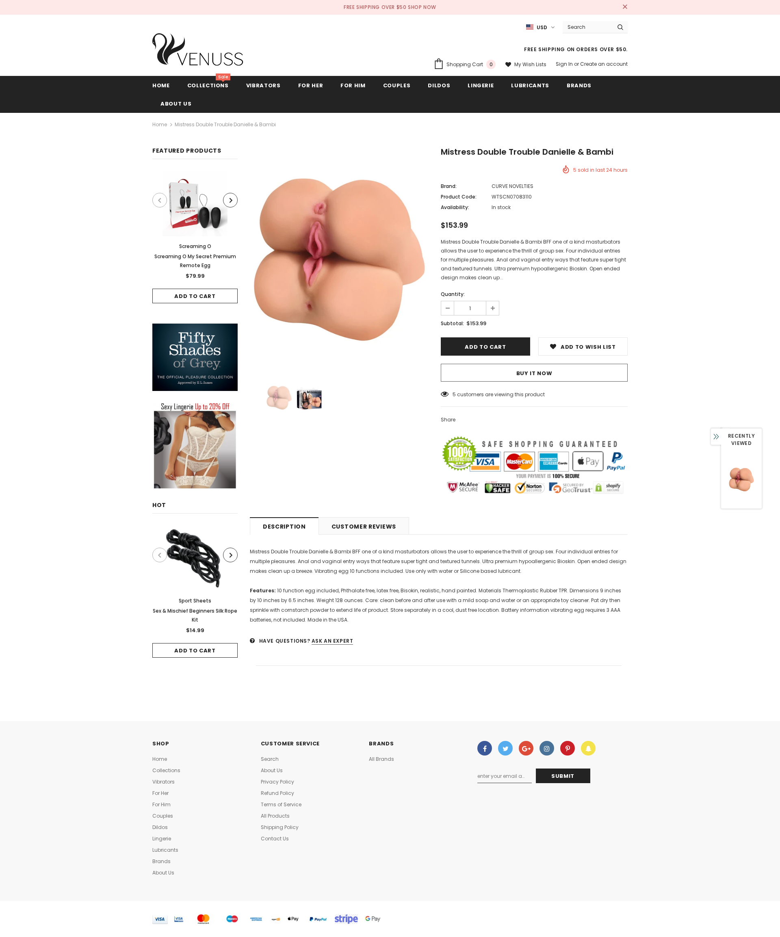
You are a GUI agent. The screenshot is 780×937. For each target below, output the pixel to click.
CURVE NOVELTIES (512, 186)
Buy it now (534, 373)
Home (159, 124)
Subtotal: (452, 323)
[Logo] (198, 51)
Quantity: (453, 294)
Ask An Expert (332, 640)
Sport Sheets (195, 600)
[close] (625, 7)
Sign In (565, 63)
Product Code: (459, 196)
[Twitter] (505, 748)
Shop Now (422, 7)
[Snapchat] (588, 748)
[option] (195, 237)
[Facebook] (484, 748)
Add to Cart (194, 296)
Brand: (449, 186)
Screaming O (195, 246)
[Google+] (526, 748)
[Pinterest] (567, 748)
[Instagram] (547, 748)
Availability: (455, 207)
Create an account (604, 63)
